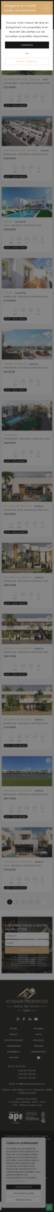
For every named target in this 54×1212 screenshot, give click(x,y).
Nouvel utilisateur (27, 61)
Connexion (27, 45)
